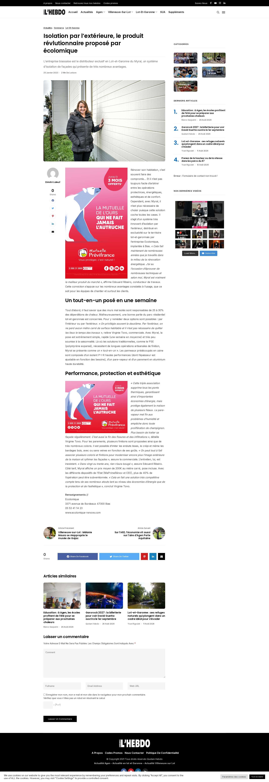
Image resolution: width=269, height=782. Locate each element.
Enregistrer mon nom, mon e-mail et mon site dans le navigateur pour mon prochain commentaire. (96, 695)
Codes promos (111, 3)
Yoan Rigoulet (134, 624)
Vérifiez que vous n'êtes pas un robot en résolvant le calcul (74, 698)
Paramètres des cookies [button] (234, 776)
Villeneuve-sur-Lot (119, 12)
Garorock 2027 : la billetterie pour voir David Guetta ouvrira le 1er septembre (103, 616)
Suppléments (176, 12)
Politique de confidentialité (162, 752)
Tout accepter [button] (257, 777)
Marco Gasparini (50, 627)
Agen (99, 12)
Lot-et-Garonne (145, 12)
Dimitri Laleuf (52, 182)
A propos (47, 3)
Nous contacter (63, 3)
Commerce (59, 28)
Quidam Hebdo (92, 624)
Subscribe (210, 253)
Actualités (87, 12)
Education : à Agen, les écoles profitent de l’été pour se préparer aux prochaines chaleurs (61, 617)
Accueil (73, 12)
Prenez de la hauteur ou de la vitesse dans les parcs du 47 (202, 160)
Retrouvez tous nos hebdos (87, 3)
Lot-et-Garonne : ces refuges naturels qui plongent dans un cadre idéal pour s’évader (146, 616)
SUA (162, 12)
